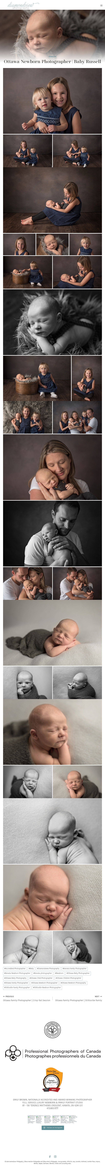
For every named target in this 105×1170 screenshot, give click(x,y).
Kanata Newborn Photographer (17, 973)
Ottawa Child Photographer (41, 978)
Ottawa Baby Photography (15, 978)
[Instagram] (55, 1156)
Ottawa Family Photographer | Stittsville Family (78, 999)
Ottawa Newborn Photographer (44, 983)
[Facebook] (49, 1156)
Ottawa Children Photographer (68, 978)
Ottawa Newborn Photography (73, 983)
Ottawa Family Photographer (16, 983)
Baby (31, 969)
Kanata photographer (42, 973)
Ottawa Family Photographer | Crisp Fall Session (26, 999)
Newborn (59, 973)
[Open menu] (101, 5)
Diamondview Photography (48, 969)
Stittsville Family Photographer (17, 988)
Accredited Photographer (14, 969)
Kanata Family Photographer (74, 969)
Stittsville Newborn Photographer (47, 988)
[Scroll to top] (102, 821)
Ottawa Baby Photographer (78, 973)
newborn (52, 57)
